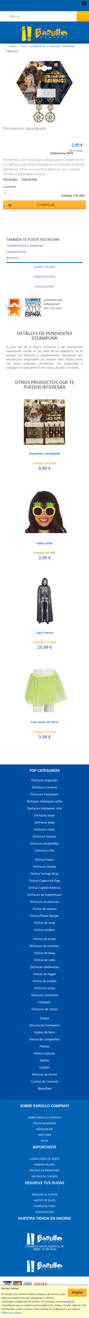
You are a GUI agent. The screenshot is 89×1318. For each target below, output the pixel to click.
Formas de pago (44, 276)
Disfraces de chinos (44, 1009)
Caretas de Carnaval (44, 1081)
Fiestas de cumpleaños (44, 1039)
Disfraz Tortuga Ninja (44, 874)
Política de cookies (45, 1176)
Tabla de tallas (29, 179)
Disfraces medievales (44, 967)
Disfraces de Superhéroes (44, 895)
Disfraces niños (44, 829)
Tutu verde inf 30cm (44, 722)
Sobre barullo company (44, 1117)
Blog (44, 1140)
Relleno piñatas (44, 1053)
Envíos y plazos (44, 267)
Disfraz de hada (44, 923)
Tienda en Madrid (44, 1123)
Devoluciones (44, 286)
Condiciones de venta (44, 1159)
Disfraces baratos (44, 836)
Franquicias (44, 1129)
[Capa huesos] (44, 601)
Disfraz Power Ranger (44, 916)
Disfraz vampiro (44, 930)
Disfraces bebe (45, 822)
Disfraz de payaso (45, 909)
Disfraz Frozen (44, 860)
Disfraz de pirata (45, 939)
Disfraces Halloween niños (45, 801)
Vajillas (44, 1060)
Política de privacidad (44, 1170)
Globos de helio (44, 1032)
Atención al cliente (45, 1194)
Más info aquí (53, 308)
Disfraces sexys (44, 988)
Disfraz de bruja (44, 953)
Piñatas (44, 1046)
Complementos (16, 252)
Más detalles (10, 179)
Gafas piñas (44, 543)
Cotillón (44, 1067)
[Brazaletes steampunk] (44, 422)
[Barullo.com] (44, 34)
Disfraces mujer (44, 815)
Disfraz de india (44, 960)
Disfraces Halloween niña (44, 808)
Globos (44, 1018)
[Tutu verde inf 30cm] (44, 690)
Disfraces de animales (44, 946)
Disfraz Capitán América (44, 888)
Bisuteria (12, 258)
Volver (12, 46)
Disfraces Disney (44, 867)
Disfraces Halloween (44, 794)
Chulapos (44, 1002)
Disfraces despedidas (44, 843)
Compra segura (44, 1164)
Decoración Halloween (44, 1025)
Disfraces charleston (44, 995)
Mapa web (44, 1135)
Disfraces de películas (44, 902)
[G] (44, 512)
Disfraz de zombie (45, 981)
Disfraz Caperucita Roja (44, 881)
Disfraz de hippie (44, 974)
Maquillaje (45, 1088)
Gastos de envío (44, 1200)
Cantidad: (9, 187)
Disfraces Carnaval (44, 787)
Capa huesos (44, 633)
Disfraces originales (44, 780)
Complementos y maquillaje (44, 46)
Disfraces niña (44, 851)
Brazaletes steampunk (44, 454)
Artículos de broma (44, 1074)
